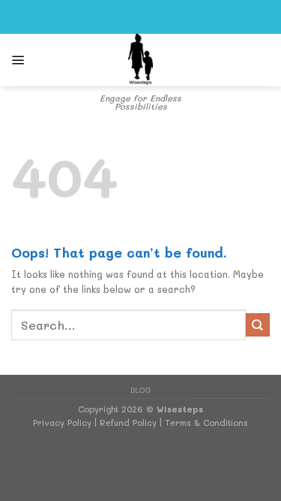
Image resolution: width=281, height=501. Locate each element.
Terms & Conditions (206, 422)
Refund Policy (128, 422)
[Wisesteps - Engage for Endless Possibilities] (141, 60)
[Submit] (258, 325)
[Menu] (18, 60)
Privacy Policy (62, 422)
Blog (140, 389)
